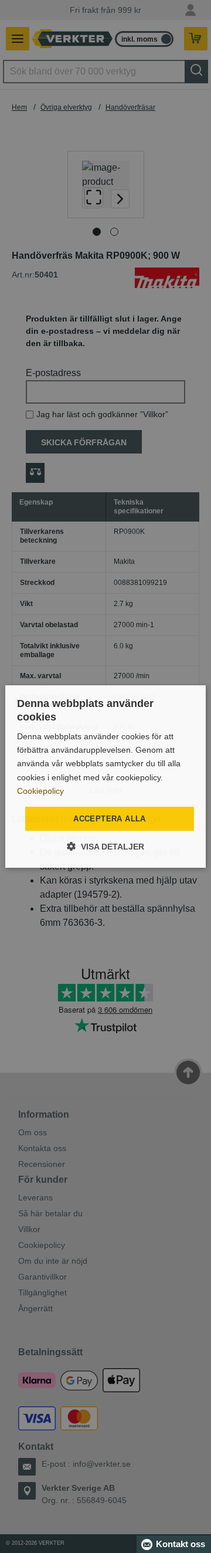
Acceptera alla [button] (109, 818)
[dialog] (105, 776)
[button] (105, 846)
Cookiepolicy (40, 791)
